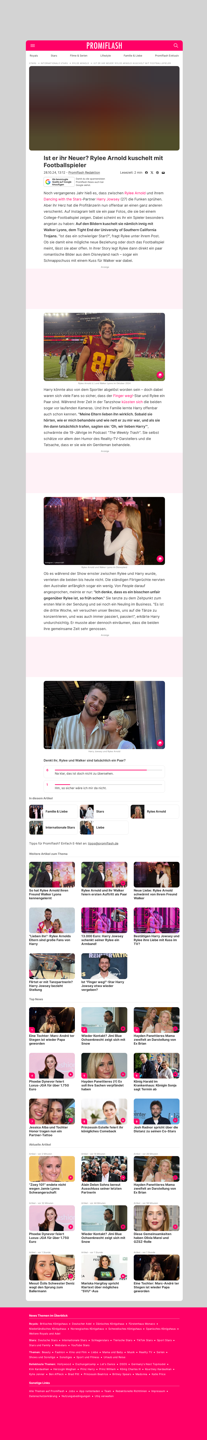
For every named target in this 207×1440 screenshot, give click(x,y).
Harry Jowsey (108, 199)
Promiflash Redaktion (84, 172)
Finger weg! (123, 396)
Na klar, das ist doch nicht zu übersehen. (84, 773)
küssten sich (132, 402)
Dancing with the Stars (63, 199)
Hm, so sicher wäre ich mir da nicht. (81, 788)
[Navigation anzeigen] (32, 45)
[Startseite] (104, 45)
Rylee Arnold (135, 193)
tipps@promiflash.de (103, 843)
